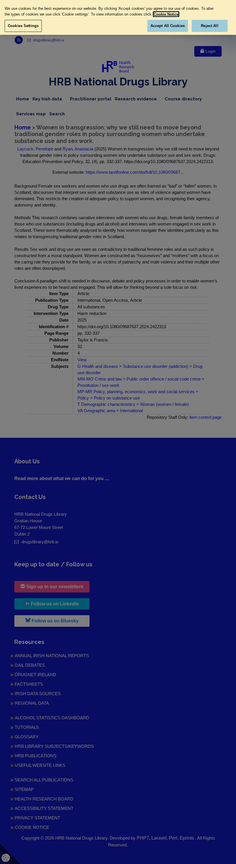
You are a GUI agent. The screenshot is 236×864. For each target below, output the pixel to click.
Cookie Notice (166, 14)
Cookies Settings (23, 26)
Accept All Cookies (168, 26)
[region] (118, 17)
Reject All (209, 26)
